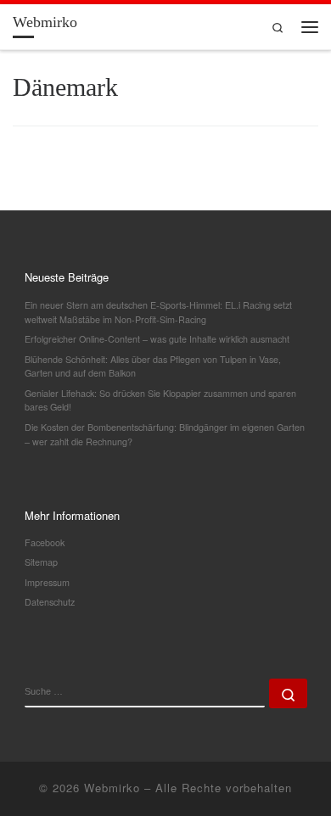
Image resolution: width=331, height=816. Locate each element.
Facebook (45, 542)
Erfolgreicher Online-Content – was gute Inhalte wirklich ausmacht (157, 339)
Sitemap (41, 562)
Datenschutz (50, 601)
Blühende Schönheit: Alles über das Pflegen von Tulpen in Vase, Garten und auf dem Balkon (153, 366)
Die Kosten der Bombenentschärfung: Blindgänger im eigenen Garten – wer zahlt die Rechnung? (165, 434)
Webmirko (112, 788)
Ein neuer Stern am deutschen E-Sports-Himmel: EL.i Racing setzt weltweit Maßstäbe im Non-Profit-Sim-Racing (158, 312)
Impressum (47, 582)
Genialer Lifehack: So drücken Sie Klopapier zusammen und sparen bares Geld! (160, 400)
